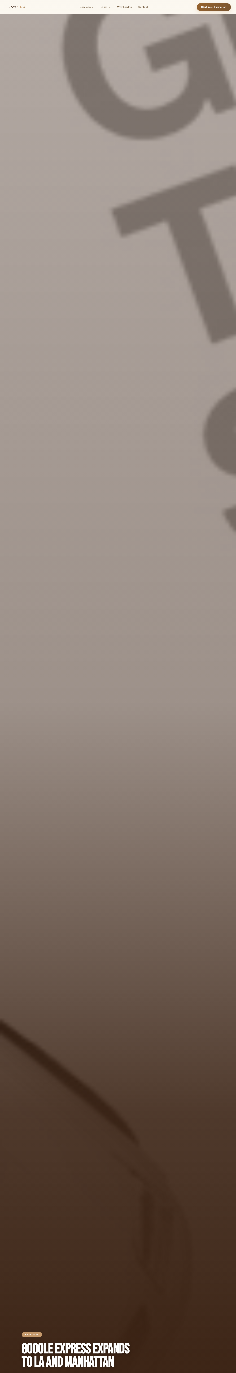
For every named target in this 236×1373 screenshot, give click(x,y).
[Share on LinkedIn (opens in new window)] (14, 675)
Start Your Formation (213, 7)
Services (85, 7)
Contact (143, 7)
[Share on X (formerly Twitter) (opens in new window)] (14, 686)
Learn (104, 7)
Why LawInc (124, 7)
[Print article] (14, 698)
